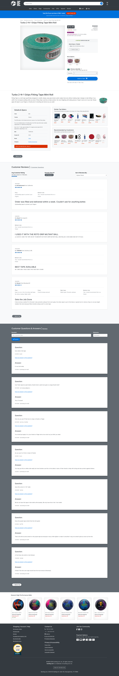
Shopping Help (16, 631)
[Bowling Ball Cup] (64, 116)
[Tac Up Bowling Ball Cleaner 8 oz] (78, 116)
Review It (49, 175)
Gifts (57, 8)
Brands (69, 8)
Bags (40, 8)
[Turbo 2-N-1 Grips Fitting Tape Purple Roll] (64, 136)
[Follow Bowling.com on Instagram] (82, 629)
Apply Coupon (70, 13)
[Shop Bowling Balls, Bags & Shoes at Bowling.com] (15, 4)
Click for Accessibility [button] (49, 649)
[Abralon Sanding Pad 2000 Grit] (92, 136)
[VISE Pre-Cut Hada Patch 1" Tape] (85, 116)
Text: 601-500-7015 (49, 636)
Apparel (63, 8)
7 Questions (95, 28)
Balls (30, 8)
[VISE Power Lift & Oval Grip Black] (78, 136)
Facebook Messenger (50, 638)
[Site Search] (101, 3)
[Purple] (70, 61)
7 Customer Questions (37, 167)
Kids (53, 8)
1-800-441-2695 (49, 629)
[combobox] (62, 3)
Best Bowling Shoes (17, 641)
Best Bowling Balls (17, 638)
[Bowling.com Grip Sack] (71, 116)
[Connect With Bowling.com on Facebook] (77, 629)
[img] (90, 640)
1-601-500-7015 (50, 631)
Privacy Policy (47, 645)
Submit (16, 339)
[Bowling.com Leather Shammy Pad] (92, 116)
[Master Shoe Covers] (98, 116)
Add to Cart (81, 78)
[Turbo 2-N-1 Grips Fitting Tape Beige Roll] (71, 136)
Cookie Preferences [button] (49, 647)
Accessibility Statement (49, 652)
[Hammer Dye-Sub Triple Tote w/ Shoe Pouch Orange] (57, 136)
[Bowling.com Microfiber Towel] (57, 116)
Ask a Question (94, 29)
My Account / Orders (17, 629)
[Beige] (77, 61)
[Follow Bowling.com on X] (79, 629)
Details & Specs (74, 49)
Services (15, 634)
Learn (82, 8)
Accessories (46, 8)
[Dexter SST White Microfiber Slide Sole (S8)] (98, 136)
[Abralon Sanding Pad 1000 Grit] (105, 136)
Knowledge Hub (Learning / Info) (20, 636)
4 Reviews (95, 27)
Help (88, 8)
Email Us (48, 634)
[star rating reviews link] (93, 26)
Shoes (35, 8)
